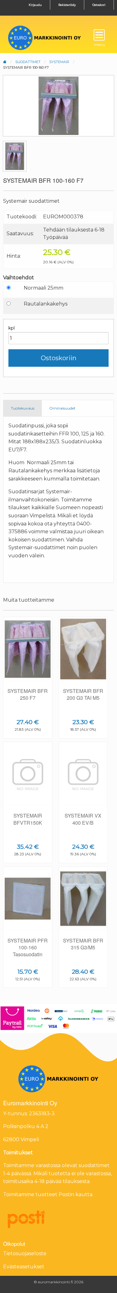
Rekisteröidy (67, 5)
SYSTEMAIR (59, 62)
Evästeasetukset (23, 1267)
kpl (11, 328)
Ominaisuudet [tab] (62, 408)
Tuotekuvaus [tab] (22, 408)
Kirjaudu (35, 5)
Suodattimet (28, 62)
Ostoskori (98, 5)
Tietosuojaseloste (24, 1253)
